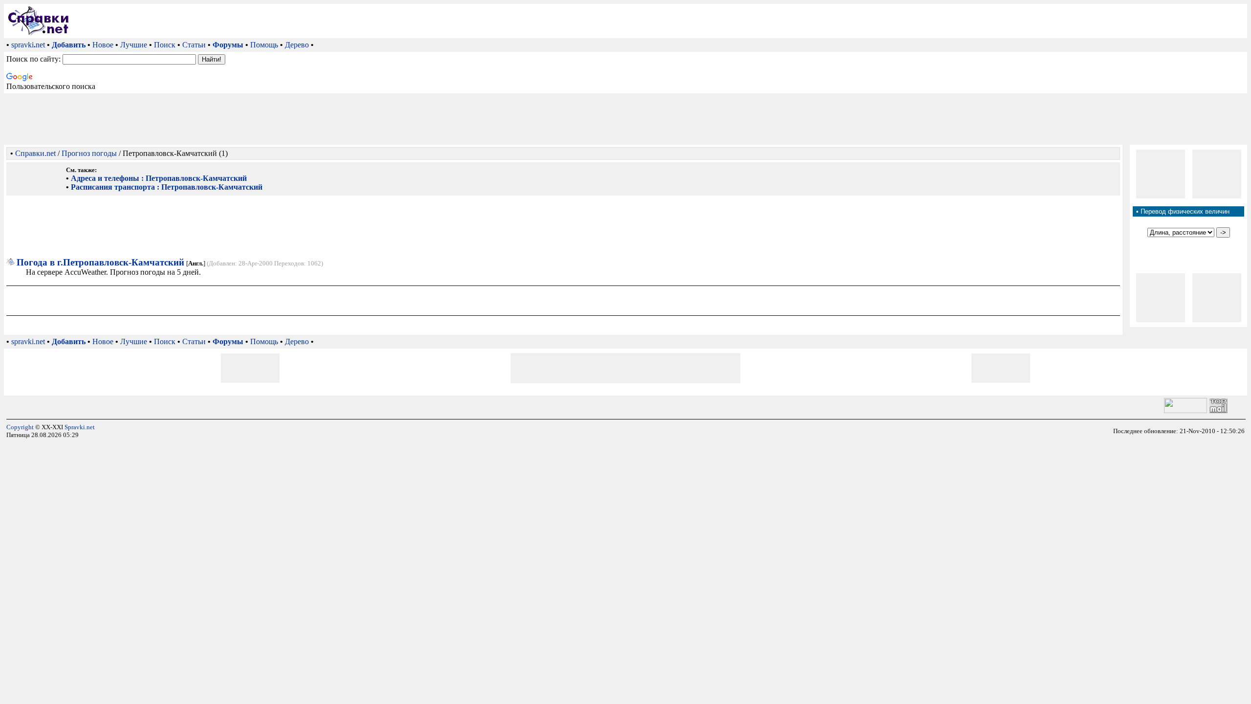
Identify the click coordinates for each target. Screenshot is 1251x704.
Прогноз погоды (89, 153)
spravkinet (28, 45)
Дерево (297, 45)
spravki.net (28, 341)
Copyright (20, 427)
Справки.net (35, 153)
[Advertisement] (660, 21)
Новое (102, 45)
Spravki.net (80, 427)
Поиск (164, 45)
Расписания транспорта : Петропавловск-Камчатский (166, 187)
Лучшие (133, 45)
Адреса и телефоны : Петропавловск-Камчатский (159, 178)
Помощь (264, 45)
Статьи (194, 45)
